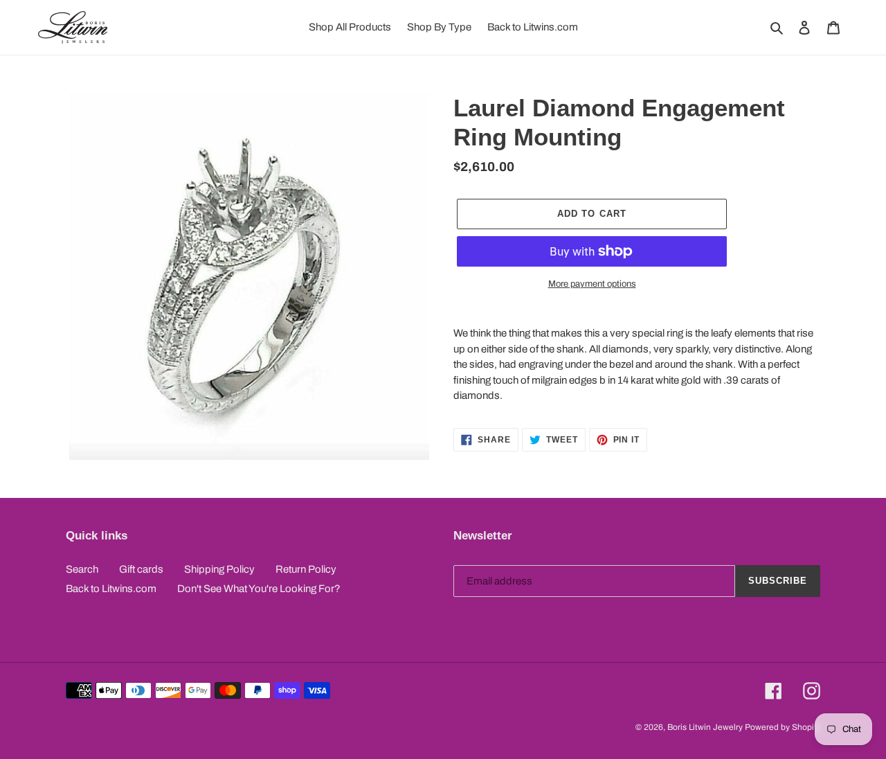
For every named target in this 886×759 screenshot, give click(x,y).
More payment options (592, 284)
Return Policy (305, 569)
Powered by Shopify (782, 727)
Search (82, 569)
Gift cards (141, 569)
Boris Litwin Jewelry (705, 727)
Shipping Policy (219, 569)
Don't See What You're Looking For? (259, 588)
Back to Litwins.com (111, 588)
